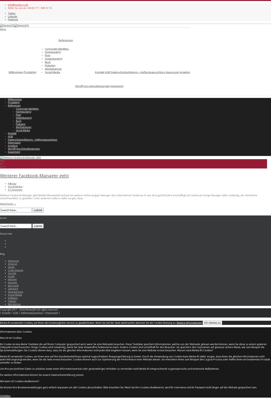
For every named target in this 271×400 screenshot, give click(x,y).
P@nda (12, 183)
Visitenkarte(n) (53, 58)
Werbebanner (53, 69)
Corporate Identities (57, 49)
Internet (12, 279)
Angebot (185, 72)
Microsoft (13, 285)
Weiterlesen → (8, 204)
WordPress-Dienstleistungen (92, 86)
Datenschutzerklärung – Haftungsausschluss (138, 72)
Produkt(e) (30, 72)
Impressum (172, 72)
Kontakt (99, 72)
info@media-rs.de (18, 5)
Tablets (12, 301)
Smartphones (15, 292)
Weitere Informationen (189, 322)
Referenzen (66, 40)
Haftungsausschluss (32, 312)
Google (12, 273)
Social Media (52, 72)
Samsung (13, 288)
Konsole (12, 282)
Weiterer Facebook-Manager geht (34, 175)
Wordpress (14, 304)
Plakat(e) (50, 65)
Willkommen (16, 72)
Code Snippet (15, 270)
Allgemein (13, 261)
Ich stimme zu (212, 322)
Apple (11, 267)
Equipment (117, 86)
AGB (107, 72)
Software (13, 298)
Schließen (5, 396)
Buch (48, 62)
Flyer (48, 55)
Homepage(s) (53, 52)
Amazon (12, 264)
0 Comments (15, 189)
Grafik (11, 276)
